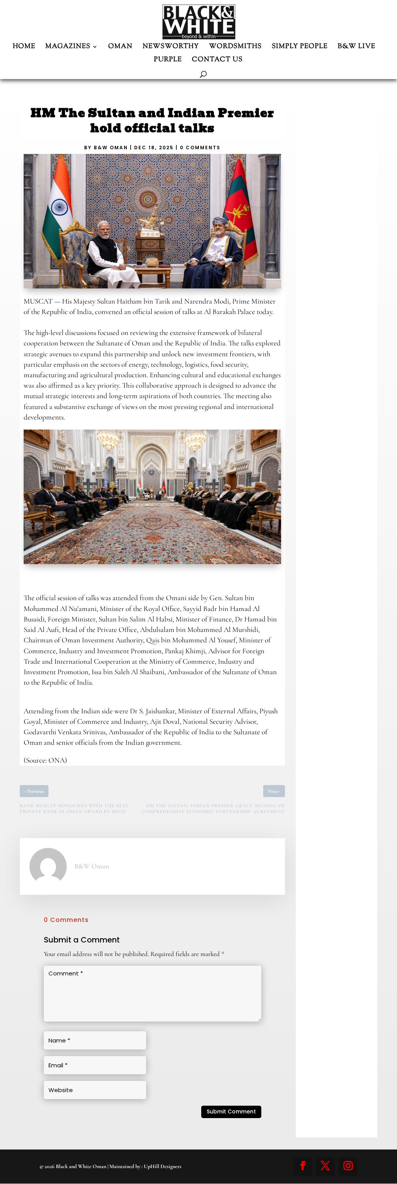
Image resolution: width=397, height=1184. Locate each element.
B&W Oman (111, 147)
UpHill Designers (162, 1166)
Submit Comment (231, 1111)
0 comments (200, 147)
